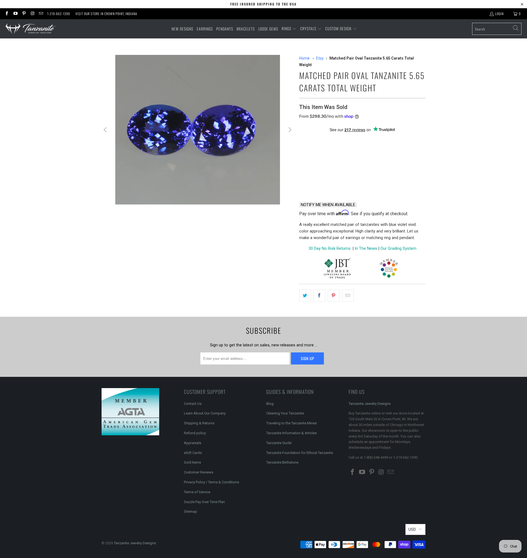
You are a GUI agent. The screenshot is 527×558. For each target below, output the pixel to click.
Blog (270, 404)
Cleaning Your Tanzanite (285, 413)
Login (499, 13)
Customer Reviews (198, 472)
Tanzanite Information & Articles (291, 433)
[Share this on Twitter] (305, 296)
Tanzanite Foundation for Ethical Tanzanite (299, 453)
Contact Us (192, 404)
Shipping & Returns (199, 423)
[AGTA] (388, 269)
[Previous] (105, 129)
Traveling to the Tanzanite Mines (291, 423)
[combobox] (497, 29)
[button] (289, 29)
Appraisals (192, 443)
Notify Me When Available (328, 204)
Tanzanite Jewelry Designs (370, 404)
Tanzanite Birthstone (282, 462)
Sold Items (192, 462)
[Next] (289, 129)
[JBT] (337, 269)
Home (304, 58)
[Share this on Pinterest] (334, 296)
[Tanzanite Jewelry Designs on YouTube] (15, 13)
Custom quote (383, 183)
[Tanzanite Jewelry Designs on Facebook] (6, 13)
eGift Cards (193, 453)
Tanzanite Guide (278, 443)
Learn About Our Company (205, 413)
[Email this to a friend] (348, 296)
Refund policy (195, 433)
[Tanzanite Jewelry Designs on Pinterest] (23, 13)
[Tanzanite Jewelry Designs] (30, 29)
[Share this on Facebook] (319, 296)
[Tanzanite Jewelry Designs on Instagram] (32, 13)
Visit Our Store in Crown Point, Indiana (106, 13)
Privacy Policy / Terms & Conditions (211, 482)
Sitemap (190, 511)
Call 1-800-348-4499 (325, 183)
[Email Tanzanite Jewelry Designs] (40, 13)
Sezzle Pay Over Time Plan (204, 502)
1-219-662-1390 (58, 13)
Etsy (320, 58)
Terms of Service (197, 492)
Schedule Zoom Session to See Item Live (354, 139)
